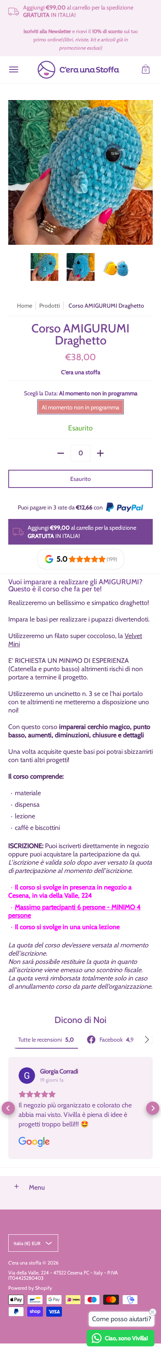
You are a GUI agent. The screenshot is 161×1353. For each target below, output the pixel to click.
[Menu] (13, 69)
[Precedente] (14, 172)
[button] (146, 69)
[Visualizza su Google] (27, 1075)
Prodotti (49, 305)
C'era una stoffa (80, 372)
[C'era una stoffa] (78, 69)
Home (24, 305)
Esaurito (80, 479)
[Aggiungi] (100, 453)
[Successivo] (147, 172)
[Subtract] (61, 453)
